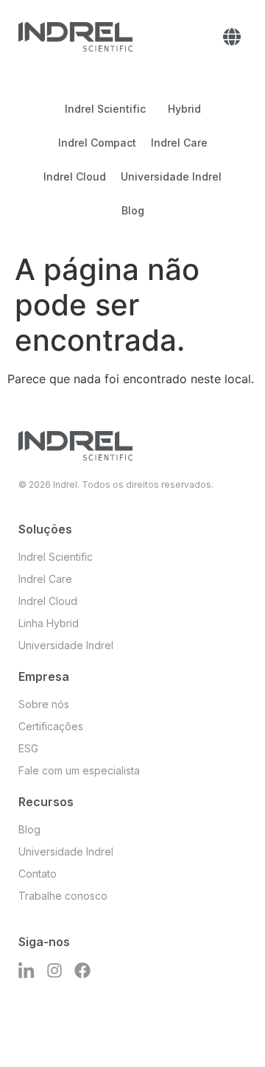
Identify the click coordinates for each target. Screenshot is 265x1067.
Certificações (50, 726)
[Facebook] (82, 970)
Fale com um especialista (79, 770)
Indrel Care (179, 142)
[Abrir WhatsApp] (228, 1029)
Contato (37, 873)
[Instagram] (54, 970)
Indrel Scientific (105, 108)
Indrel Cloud (74, 176)
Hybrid (184, 108)
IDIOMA (232, 37)
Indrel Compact (97, 142)
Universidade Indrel (171, 176)
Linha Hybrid (48, 623)
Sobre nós (43, 704)
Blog (132, 210)
